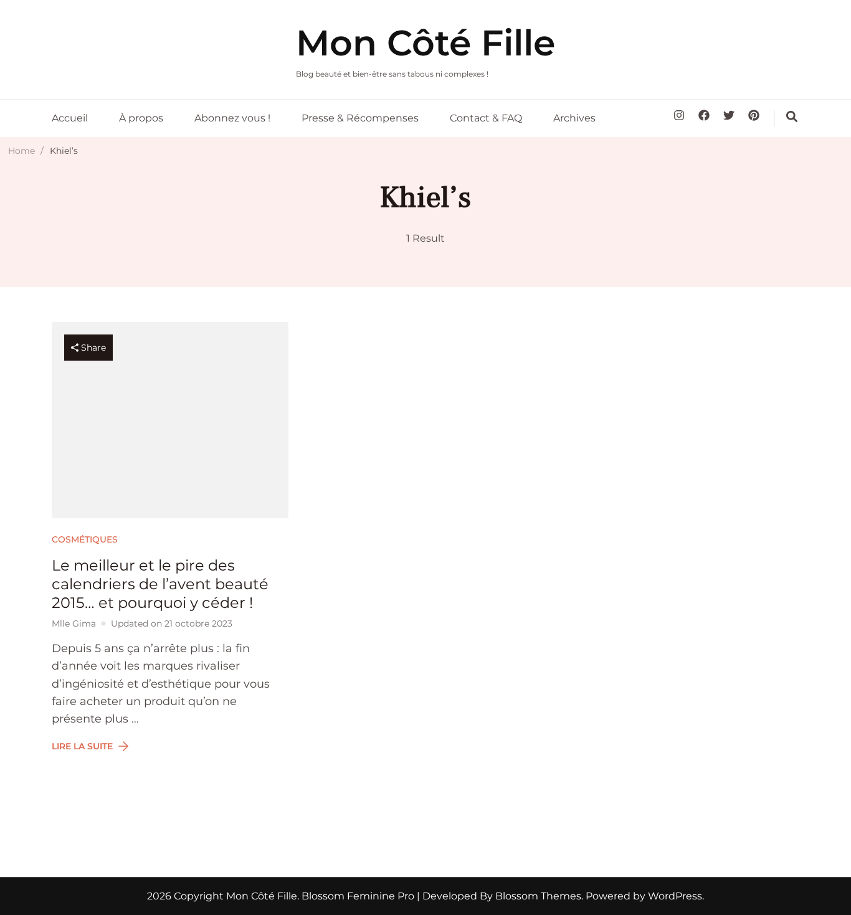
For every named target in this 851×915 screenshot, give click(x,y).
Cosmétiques (85, 539)
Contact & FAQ (486, 118)
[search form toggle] (791, 116)
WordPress (675, 896)
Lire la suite (82, 746)
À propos (141, 118)
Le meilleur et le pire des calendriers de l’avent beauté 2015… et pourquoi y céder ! (160, 584)
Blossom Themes (537, 896)
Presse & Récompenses (360, 118)
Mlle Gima (74, 623)
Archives (574, 118)
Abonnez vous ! (232, 118)
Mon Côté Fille (425, 42)
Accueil (70, 118)
